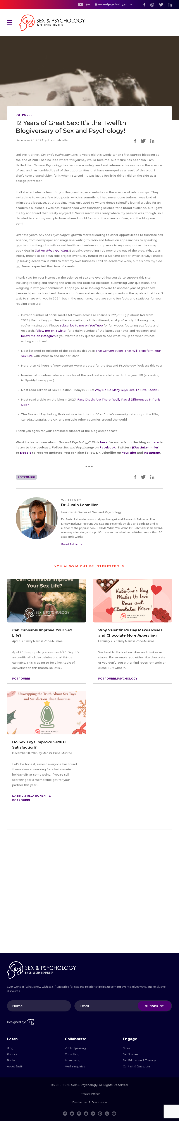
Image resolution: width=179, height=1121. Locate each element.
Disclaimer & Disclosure (89, 1102)
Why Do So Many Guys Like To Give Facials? (127, 390)
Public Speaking (75, 1048)
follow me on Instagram (38, 336)
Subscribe (154, 1006)
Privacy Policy (89, 1093)
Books (11, 1060)
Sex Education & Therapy (139, 1060)
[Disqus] (89, 893)
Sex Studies (130, 1054)
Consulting (72, 1054)
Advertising (72, 1060)
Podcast (12, 1054)
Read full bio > (71, 544)
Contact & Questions (136, 1066)
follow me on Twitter (51, 330)
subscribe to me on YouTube (81, 325)
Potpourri (24, 115)
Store (126, 1048)
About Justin (15, 1066)
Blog (10, 1048)
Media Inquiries (75, 1066)
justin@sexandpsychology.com (108, 4)
